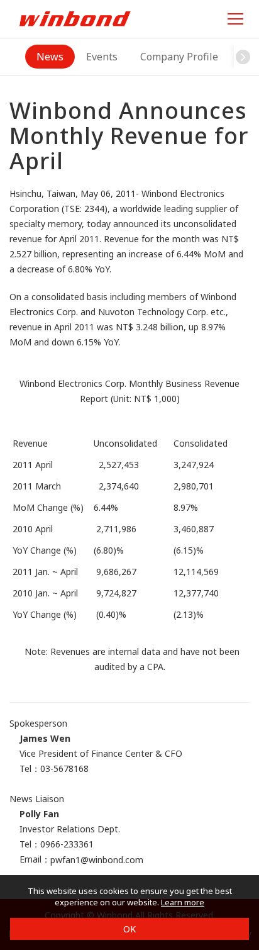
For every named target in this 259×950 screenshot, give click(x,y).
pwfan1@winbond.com (96, 860)
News (49, 57)
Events (102, 57)
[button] (243, 57)
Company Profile (179, 57)
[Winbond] (75, 18)
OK (129, 929)
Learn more (182, 902)
